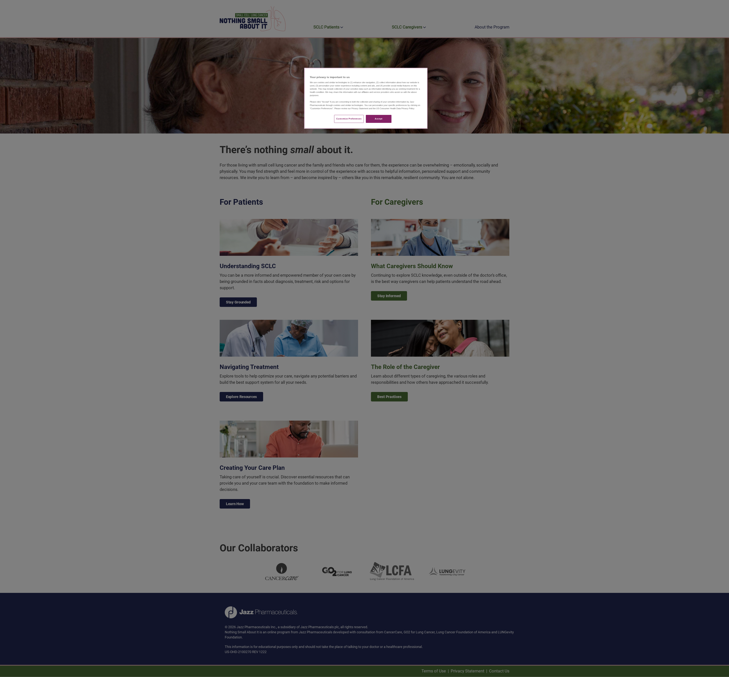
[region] (366, 98)
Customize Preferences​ (349, 119)
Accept (378, 119)
